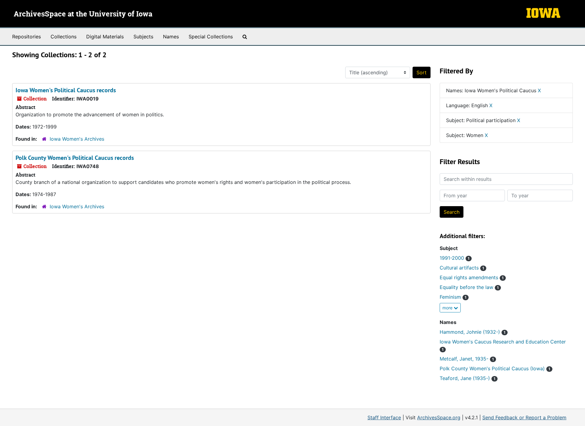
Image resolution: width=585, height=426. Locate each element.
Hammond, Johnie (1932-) (472, 332)
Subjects (143, 36)
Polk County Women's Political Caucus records (75, 158)
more (448, 307)
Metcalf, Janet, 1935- (467, 359)
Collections (63, 36)
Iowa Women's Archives (77, 139)
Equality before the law (469, 287)
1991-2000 (455, 258)
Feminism (453, 297)
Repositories (26, 36)
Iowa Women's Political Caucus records (66, 90)
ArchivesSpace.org (438, 417)
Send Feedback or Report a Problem (524, 417)
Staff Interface (384, 417)
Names (171, 36)
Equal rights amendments (472, 277)
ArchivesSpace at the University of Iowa (83, 14)
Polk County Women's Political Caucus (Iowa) (495, 368)
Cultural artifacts (462, 268)
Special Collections (211, 36)
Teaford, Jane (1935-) (467, 378)
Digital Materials (105, 36)
